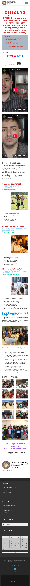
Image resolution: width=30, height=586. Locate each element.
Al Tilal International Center (9, 490)
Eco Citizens (6, 512)
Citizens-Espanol (12, 64)
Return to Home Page (7, 470)
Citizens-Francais (12, 63)
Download (19, 63)
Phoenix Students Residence (9, 505)
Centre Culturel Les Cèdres (9, 487)
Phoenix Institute (7, 492)
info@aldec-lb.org (15, 453)
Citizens (5, 494)
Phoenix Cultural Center (8, 508)
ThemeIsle (20, 583)
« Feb (15, 552)
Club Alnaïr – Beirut (7, 510)
